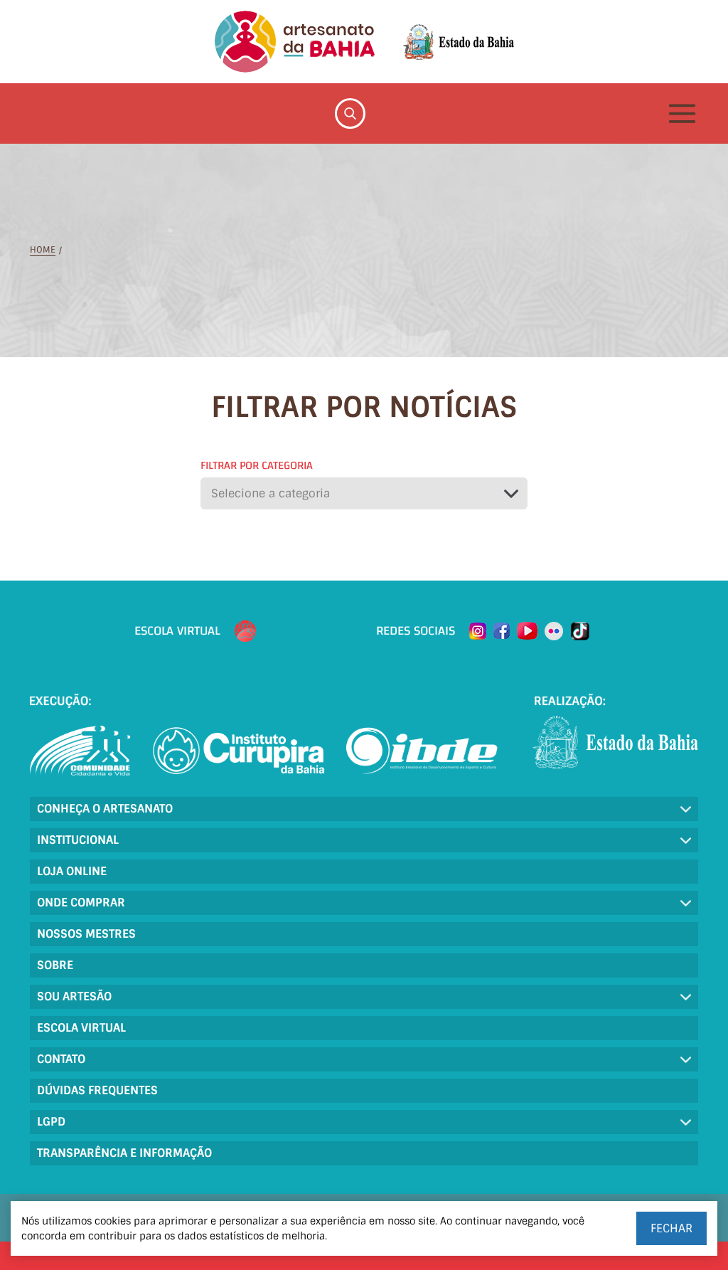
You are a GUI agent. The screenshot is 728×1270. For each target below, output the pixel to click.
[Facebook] (501, 631)
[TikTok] (580, 631)
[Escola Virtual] (245, 631)
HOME (42, 250)
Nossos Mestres (86, 933)
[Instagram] (477, 631)
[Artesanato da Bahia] (295, 42)
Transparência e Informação (124, 1152)
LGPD (51, 1121)
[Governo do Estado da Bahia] (458, 42)
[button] (364, 493)
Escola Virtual (81, 1027)
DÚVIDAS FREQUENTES (97, 1090)
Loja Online (72, 871)
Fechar (671, 1228)
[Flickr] (554, 631)
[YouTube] (527, 631)
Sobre (55, 965)
